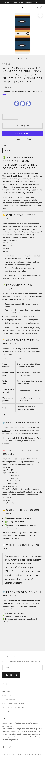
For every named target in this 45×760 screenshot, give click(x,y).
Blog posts (6, 711)
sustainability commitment (23, 333)
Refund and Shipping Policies (13, 707)
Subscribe (11, 675)
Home (4, 684)
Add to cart (22, 126)
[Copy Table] (3, 415)
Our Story (6, 692)
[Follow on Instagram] (10, 747)
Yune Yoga (7, 64)
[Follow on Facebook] (3, 747)
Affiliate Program (8, 699)
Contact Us (6, 696)
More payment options (22, 139)
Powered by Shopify (31, 754)
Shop (4, 688)
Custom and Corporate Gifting (13, 703)
